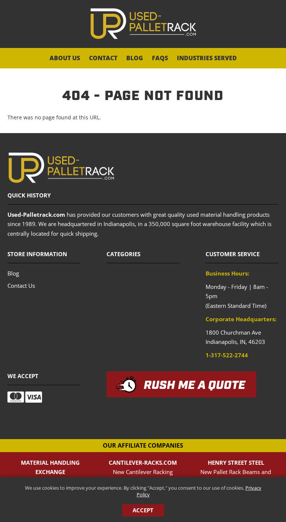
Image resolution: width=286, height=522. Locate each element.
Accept (143, 510)
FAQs (160, 58)
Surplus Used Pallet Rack (143, 23)
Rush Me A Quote (194, 385)
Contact (103, 58)
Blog (134, 58)
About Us (65, 58)
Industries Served (207, 58)
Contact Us (21, 285)
